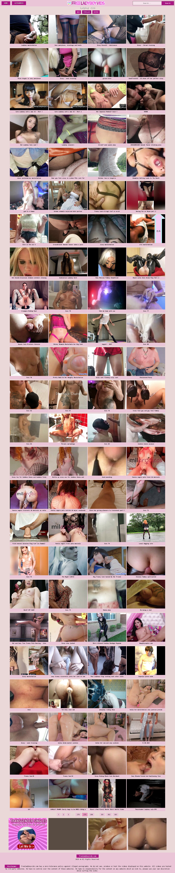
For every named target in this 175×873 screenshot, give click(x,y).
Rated (96, 12)
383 (115, 814)
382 (109, 814)
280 (91, 814)
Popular (87, 12)
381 (102, 814)
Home (6, 3)
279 (85, 814)
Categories (18, 3)
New (78, 12)
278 (78, 814)
